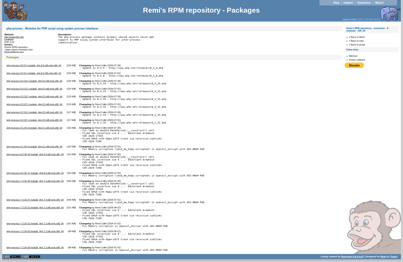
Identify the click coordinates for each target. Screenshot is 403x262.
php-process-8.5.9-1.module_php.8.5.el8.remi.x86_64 (34, 65)
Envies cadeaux (357, 59)
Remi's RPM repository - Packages (201, 10)
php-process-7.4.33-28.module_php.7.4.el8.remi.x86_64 (35, 181)
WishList (353, 56)
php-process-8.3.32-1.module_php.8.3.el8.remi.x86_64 (34, 104)
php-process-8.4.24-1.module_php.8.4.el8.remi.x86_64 (34, 81)
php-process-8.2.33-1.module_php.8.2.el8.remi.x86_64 (34, 112)
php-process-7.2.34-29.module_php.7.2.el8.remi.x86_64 (35, 231)
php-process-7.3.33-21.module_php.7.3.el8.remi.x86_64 (35, 223)
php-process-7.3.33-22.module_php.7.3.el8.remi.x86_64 (35, 207)
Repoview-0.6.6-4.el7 (352, 256)
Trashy (394, 256)
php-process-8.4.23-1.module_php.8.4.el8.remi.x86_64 (34, 88)
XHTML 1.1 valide (12, 256)
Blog (336, 2)
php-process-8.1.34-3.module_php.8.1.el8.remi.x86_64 (34, 146)
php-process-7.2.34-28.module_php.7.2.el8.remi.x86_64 (35, 247)
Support (348, 2)
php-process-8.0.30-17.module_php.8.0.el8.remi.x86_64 (35, 173)
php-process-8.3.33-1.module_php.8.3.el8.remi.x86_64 (34, 96)
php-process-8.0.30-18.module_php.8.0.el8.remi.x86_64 (35, 154)
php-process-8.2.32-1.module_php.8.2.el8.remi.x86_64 (34, 120)
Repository (364, 2)
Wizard (379, 2)
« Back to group (357, 44)
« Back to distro (357, 37)
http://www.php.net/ (14, 37)
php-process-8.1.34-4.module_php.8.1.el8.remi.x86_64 (34, 128)
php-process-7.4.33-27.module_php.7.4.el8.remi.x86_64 (35, 199)
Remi (383, 256)
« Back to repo (356, 41)
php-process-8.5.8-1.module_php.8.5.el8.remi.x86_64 (34, 73)
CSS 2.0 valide (32, 256)
